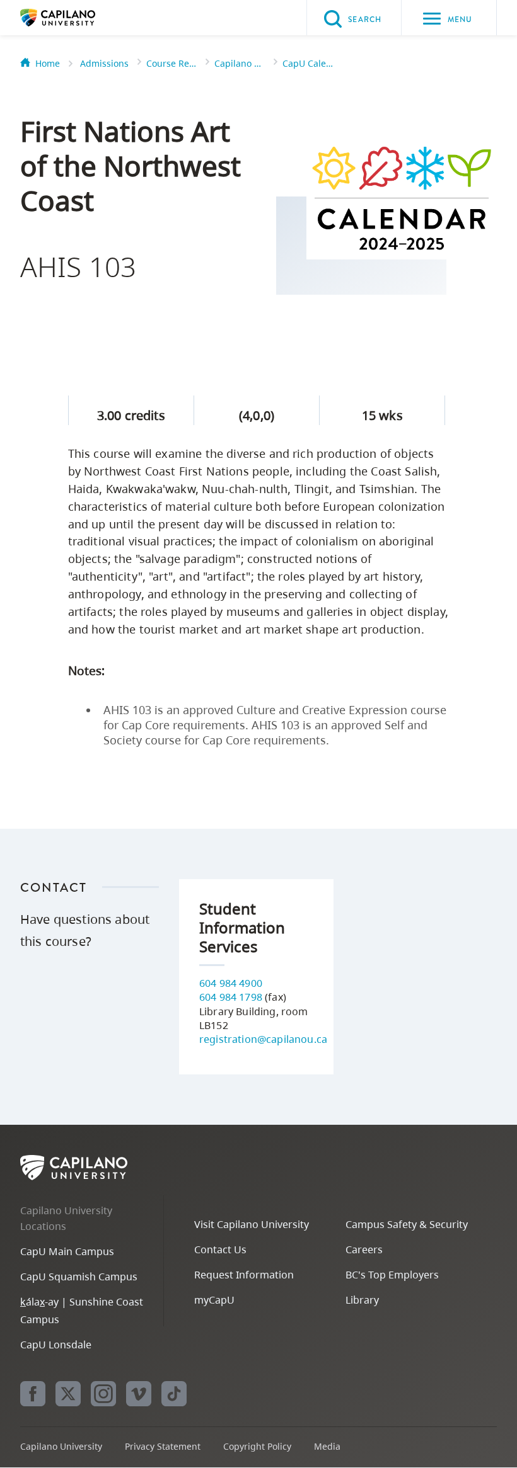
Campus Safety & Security (407, 1224)
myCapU (214, 1300)
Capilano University (77, 17)
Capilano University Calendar (239, 63)
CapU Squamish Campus (78, 1276)
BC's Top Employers (392, 1275)
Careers (364, 1249)
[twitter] (68, 1393)
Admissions (104, 63)
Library (362, 1300)
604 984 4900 (230, 983)
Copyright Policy (257, 1446)
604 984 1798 (230, 997)
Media (327, 1446)
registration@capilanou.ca (263, 1039)
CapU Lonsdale (55, 1344)
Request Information (244, 1275)
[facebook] (32, 1393)
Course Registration (171, 63)
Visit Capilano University (251, 1224)
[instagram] (103, 1393)
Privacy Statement (162, 1446)
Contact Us (220, 1249)
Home (47, 63)
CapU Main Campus (67, 1251)
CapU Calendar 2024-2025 (307, 63)
